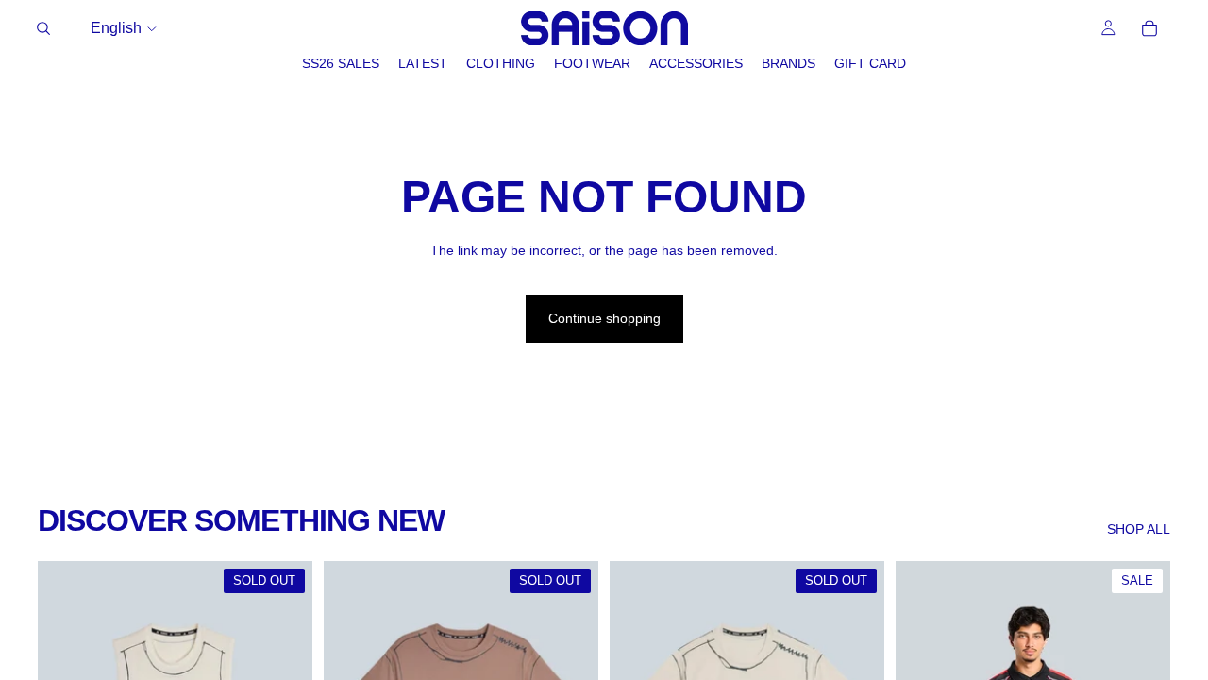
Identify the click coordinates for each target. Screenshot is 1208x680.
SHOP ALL (1138, 528)
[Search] (43, 28)
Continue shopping (604, 318)
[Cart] (1149, 28)
